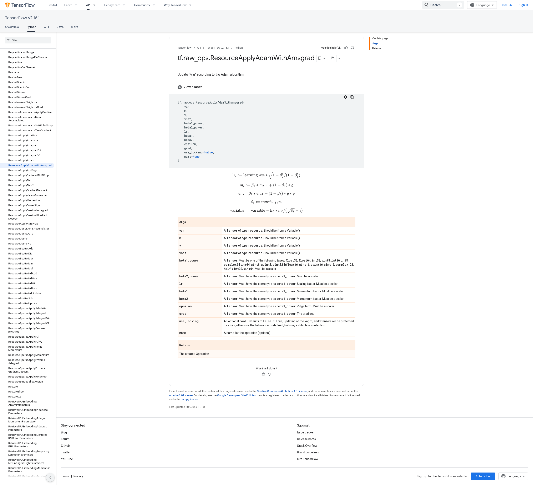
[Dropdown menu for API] (96, 5)
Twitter (66, 452)
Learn (68, 5)
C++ (46, 27)
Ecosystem (112, 5)
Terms (65, 476)
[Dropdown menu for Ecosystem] (125, 5)
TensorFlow (185, 47)
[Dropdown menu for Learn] (77, 5)
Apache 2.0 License (181, 395)
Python (31, 27)
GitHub (507, 5)
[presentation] (266, 175)
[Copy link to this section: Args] (190, 222)
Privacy (78, 476)
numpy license (189, 399)
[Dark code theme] (345, 97)
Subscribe (483, 476)
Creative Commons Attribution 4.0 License (282, 391)
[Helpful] (346, 48)
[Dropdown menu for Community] (155, 5)
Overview (12, 27)
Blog (64, 432)
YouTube (67, 459)
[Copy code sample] (352, 97)
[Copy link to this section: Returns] (194, 345)
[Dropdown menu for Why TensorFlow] (192, 5)
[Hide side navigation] (50, 477)
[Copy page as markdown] (332, 58)
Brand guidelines (308, 452)
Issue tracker (305, 432)
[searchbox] (28, 40)
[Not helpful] (352, 48)
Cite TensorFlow (307, 459)
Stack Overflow (307, 445)
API (88, 5)
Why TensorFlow (175, 5)
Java (60, 27)
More (74, 27)
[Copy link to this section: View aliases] (207, 87)
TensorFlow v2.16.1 (22, 18)
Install (53, 5)
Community (142, 5)
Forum (65, 439)
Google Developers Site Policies (236, 395)
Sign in (523, 5)
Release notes (306, 439)
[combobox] (443, 5)
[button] (266, 87)
